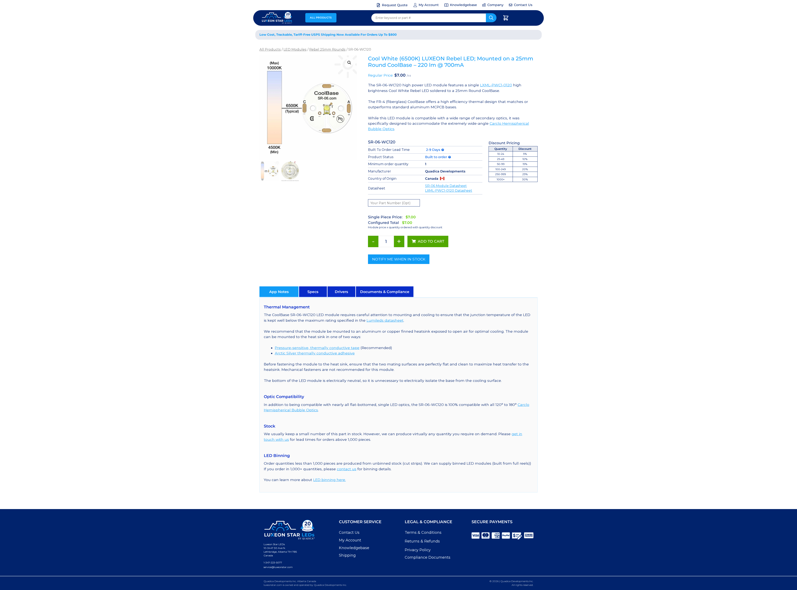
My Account (350, 540)
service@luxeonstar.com (278, 567)
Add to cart (431, 241)
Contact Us (349, 532)
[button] (349, 62)
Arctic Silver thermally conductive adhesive (315, 353)
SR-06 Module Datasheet (446, 186)
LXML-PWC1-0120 (496, 85)
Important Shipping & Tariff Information (495, 35)
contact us (346, 469)
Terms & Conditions (423, 532)
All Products (321, 17)
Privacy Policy (418, 550)
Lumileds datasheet (385, 320)
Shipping (347, 555)
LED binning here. (329, 480)
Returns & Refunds (422, 541)
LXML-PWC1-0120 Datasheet (448, 191)
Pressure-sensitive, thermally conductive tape (317, 348)
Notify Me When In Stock (398, 259)
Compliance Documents (427, 557)
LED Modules (295, 49)
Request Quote (395, 5)
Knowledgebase (354, 548)
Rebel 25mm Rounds (327, 49)
